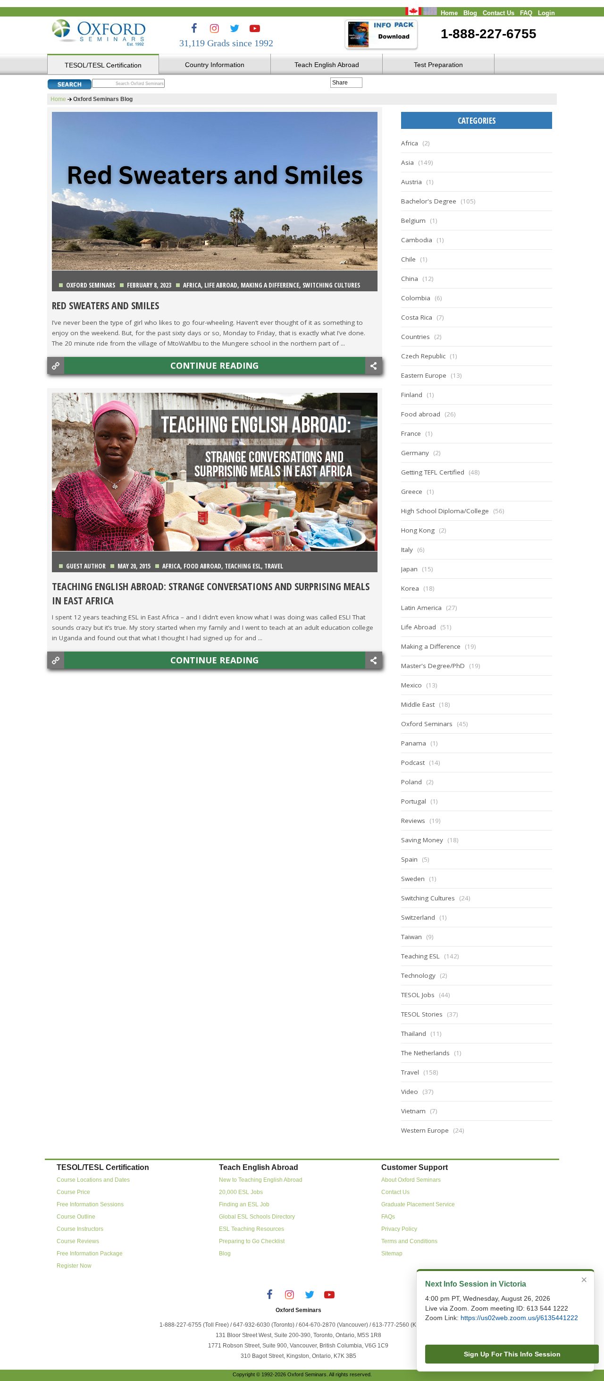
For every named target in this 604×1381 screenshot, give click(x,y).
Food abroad (202, 566)
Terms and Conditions (409, 1241)
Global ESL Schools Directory (257, 1216)
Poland (411, 782)
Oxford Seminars (90, 285)
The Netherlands (425, 1053)
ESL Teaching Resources (251, 1229)
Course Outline (76, 1216)
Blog (470, 13)
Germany (415, 453)
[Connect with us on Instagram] (214, 28)
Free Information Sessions (90, 1204)
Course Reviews (78, 1241)
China (409, 278)
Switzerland (418, 917)
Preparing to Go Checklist (252, 1241)
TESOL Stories (422, 1014)
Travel (273, 566)
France (411, 433)
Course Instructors (80, 1229)
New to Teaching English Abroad (260, 1180)
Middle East (418, 704)
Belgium (413, 220)
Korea (410, 588)
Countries (415, 336)
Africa (192, 285)
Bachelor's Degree (428, 201)
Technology (418, 975)
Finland (411, 394)
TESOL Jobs (418, 995)
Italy (407, 549)
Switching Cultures (331, 285)
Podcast (413, 762)
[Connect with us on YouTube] (255, 28)
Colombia (415, 298)
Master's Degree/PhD (433, 665)
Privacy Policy (399, 1229)
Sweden (413, 878)
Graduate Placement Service (418, 1204)
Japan (409, 569)
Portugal (413, 801)
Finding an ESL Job (244, 1204)
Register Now (74, 1265)
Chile (408, 259)
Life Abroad (220, 285)
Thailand (413, 1033)
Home (449, 13)
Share (340, 82)
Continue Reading (214, 365)
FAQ (526, 13)
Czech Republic (423, 356)
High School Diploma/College (445, 511)
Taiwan (411, 936)
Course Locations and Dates (93, 1180)
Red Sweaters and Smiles (105, 305)
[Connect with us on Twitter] (234, 28)
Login (546, 13)
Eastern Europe (423, 375)
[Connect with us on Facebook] (194, 28)
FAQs (388, 1216)
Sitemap (392, 1253)
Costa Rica (416, 317)
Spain (409, 859)
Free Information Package (90, 1253)
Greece (411, 491)
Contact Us (498, 13)
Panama (413, 743)
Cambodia (416, 240)
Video (409, 1091)
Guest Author (86, 566)
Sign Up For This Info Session (512, 1354)
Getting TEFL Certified (432, 472)
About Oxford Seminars (411, 1180)
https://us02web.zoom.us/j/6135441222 (519, 1318)
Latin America (421, 607)
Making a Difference (270, 285)
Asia (407, 162)
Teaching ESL (243, 566)
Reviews (413, 820)
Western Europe (425, 1130)
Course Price (73, 1192)
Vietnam (413, 1111)
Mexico (411, 685)
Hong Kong (418, 530)
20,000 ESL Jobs (241, 1192)
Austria (411, 182)
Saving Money (422, 840)
